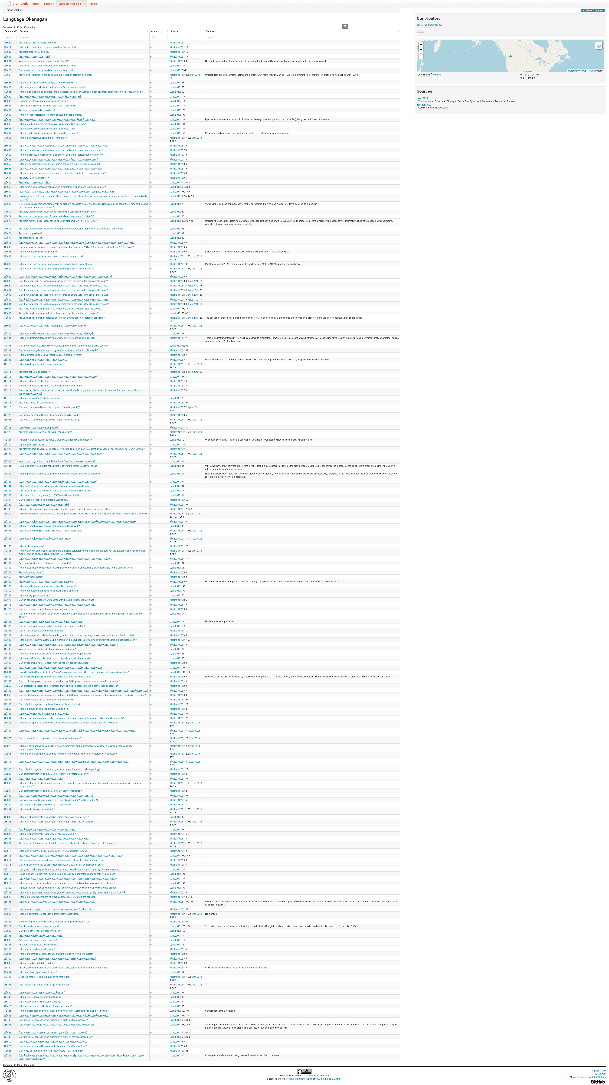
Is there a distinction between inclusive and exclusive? (46, 82)
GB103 (7, 333)
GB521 (7, 1050)
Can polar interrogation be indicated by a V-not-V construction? (50, 790)
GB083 (7, 263)
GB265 (7, 722)
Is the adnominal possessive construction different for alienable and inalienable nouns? (62, 186)
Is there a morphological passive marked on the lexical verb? (49, 525)
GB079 (7, 242)
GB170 (7, 599)
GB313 (7, 855)
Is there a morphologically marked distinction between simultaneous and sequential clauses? (65, 558)
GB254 (7, 690)
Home (36, 3)
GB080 (7, 246)
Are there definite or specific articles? (37, 42)
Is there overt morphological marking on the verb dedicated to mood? (53, 850)
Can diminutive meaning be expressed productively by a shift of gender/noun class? (61, 864)
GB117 (7, 397)
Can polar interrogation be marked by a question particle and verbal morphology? (60, 769)
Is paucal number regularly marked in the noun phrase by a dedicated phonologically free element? (68, 887)
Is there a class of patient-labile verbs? (38, 972)
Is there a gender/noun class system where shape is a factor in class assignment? (60, 163)
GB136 (7, 495)
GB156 (7, 567)
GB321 (7, 892)
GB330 (7, 939)
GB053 (7, 168)
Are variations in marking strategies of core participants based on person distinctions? (62, 317)
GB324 (7, 909)
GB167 (7, 595)
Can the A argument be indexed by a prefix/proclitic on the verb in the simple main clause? (64, 294)
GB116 (7, 390)
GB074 (7, 233)
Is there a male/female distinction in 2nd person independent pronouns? (55, 653)
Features (49, 3)
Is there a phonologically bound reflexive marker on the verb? (49, 380)
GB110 (7, 364)
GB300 (7, 804)
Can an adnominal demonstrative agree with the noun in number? (52, 625)
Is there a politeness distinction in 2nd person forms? (45, 1006)
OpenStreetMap (586, 70)
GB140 (7, 513)
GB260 (7, 704)
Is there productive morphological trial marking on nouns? (48, 586)
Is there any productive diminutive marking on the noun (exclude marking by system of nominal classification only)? (76, 635)
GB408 (7, 992)
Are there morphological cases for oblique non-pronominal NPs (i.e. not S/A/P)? (58, 220)
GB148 (7, 530)
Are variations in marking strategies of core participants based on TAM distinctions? (60, 308)
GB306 (7, 838)
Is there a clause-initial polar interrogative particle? (44, 708)
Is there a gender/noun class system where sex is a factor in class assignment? (58, 159)
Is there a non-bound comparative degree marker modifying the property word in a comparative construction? (74, 761)
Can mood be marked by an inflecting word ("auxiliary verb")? (49, 407)
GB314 (7, 860)
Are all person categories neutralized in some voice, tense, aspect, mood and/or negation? (64, 967)
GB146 (7, 521)
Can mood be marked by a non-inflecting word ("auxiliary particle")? (53, 1041)
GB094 (7, 303)
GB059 (7, 186)
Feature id (10, 31)
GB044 (7, 133)
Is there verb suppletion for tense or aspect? (41, 364)
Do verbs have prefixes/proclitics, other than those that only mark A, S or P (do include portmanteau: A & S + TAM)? (77, 242)
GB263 (7, 713)
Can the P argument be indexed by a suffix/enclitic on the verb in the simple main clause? (63, 299)
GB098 (7, 317)
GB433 (7, 1036)
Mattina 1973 (176, 42)
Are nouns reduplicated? (31, 576)
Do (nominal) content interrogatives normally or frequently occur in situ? (55, 921)
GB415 (7, 1006)
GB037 (7, 105)
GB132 (7, 473)
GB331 (7, 944)
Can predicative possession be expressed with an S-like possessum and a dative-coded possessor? (69, 685)
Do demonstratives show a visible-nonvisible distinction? (47, 105)
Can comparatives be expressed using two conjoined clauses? (50, 738)
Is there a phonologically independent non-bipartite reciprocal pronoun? (55, 838)
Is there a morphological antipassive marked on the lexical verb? (51, 530)
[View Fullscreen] (421, 56)
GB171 (7, 604)
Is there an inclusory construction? (36, 809)
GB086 (7, 276)
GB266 (7, 730)
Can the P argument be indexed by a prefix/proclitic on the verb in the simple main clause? (64, 303)
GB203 (7, 667)
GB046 (7, 137)
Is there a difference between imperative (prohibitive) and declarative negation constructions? (65, 508)
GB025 (7, 65)
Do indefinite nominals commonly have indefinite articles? (47, 47)
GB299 (7, 799)
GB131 (7, 465)
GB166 (7, 590)
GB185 (7, 625)
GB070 (7, 211)
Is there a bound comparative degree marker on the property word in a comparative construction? (68, 753)
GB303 (7, 821)
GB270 (7, 738)
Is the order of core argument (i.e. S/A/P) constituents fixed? (49, 495)
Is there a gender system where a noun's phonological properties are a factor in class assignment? (68, 644)
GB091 (7, 290)
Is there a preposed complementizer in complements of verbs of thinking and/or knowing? (64, 1010)
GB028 (7, 82)
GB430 (7, 1019)
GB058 (7, 182)
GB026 (7, 70)
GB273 (7, 745)
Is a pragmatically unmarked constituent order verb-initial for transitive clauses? (58, 465)
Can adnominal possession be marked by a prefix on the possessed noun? (56, 1024)
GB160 (7, 581)
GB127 (7, 448)
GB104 (7, 337)
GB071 (7, 216)
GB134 (7, 485)
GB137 (7, 499)
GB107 (7, 350)
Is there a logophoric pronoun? (34, 595)
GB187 (7, 635)
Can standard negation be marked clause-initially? (44, 504)
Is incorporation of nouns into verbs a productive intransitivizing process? (55, 439)
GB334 (7, 953)
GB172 (7, 609)
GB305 (7, 833)
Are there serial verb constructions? (37, 402)
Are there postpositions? (31, 237)
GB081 (7, 251)
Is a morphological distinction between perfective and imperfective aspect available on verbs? (65, 276)
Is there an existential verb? (33, 444)
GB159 (7, 576)
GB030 (7, 87)
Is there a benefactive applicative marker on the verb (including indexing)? (56, 333)
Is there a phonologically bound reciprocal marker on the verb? (50, 385)
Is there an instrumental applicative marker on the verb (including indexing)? (57, 337)
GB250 (7, 676)
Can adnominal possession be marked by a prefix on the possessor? (53, 1019)
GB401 (7, 972)
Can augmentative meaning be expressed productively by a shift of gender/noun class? (62, 860)
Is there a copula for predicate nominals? (39, 397)
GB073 (7, 228)
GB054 (7, 173)
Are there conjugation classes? (34, 371)
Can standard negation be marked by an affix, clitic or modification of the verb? (58, 350)
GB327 (7, 926)
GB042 (7, 123)
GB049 (7, 154)
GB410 (7, 1001)
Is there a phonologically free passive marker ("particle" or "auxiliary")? (54, 816)
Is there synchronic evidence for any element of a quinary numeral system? (56, 953)
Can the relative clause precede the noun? (40, 930)
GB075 (7, 237)
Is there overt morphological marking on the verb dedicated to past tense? (56, 263)
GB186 (7, 630)
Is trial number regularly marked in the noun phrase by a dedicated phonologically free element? (67, 883)
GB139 (7, 508)
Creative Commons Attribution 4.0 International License (314, 1078)
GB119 (7, 407)
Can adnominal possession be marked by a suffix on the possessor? (53, 1032)
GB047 (7, 145)
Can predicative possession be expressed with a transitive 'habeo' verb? (55, 676)
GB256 (7, 694)
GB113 (7, 376)
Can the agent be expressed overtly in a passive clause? (47, 829)
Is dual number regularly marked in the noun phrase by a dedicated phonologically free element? (67, 873)
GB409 (7, 996)
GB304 (7, 829)
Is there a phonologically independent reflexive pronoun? (47, 833)
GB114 (7, 380)
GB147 (7, 525)
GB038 (7, 110)
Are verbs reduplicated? (31, 572)
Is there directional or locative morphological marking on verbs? (50, 354)
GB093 (7, 299)
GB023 (7, 56)
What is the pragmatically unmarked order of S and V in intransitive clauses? (57, 461)
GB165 (7, 586)
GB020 (7, 42)
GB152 (7, 558)
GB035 (7, 96)
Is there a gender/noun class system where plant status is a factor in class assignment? (62, 173)
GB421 (7, 1010)
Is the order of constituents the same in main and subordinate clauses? (54, 485)
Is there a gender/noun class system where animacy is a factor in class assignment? (61, 168)
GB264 (7, 717)
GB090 (7, 285)
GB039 (7, 114)
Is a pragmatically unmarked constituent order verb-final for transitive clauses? (58, 481)
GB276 (7, 761)
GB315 (7, 864)
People (93, 3)
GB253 (7, 685)
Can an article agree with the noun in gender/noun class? (47, 609)
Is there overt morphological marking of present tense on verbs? (51, 256)
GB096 (7, 313)
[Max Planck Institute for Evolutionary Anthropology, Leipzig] (9, 1075)
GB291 (7, 778)
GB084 (7, 268)
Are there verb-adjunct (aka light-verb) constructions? (45, 431)
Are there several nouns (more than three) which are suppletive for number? (57, 119)
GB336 (7, 962)
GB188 (7, 639)
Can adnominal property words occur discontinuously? (46, 70)
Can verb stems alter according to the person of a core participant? (52, 325)
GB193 (7, 648)
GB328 (7, 930)
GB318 (7, 878)
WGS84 (437, 74)
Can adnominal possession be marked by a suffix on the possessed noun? (56, 1036)
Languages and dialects (72, 3)
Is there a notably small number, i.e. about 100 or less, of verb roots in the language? (61, 453)
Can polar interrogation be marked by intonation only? (46, 699)
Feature (24, 31)
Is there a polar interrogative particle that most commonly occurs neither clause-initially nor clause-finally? (71, 717)
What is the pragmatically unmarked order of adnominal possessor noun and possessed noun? (66, 191)
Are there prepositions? (30, 233)
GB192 (7, 644)
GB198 (7, 662)
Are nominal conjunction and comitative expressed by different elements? (55, 74)
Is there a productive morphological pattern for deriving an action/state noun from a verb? (63, 145)
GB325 (7, 913)
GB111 (7, 371)
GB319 (7, 883)
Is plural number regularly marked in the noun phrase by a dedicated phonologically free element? (68, 878)
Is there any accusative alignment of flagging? (42, 992)
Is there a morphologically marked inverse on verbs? (45, 538)
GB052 (7, 163)
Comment (211, 31)
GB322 (7, 896)
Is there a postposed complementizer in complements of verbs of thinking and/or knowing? (64, 1015)
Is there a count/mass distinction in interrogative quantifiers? (49, 913)
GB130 (7, 461)
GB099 (7, 325)
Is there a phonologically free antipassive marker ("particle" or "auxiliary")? (56, 821)
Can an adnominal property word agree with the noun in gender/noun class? (57, 599)
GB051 (7, 159)
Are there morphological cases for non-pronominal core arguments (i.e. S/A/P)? (58, 211)
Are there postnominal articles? (34, 56)
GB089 (7, 280)
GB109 (7, 359)
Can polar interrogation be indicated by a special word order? (49, 704)
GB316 (7, 869)
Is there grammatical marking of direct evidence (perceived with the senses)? (57, 896)
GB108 (7, 354)
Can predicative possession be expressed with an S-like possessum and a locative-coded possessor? (70, 681)
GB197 (7, 658)
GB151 (7, 550)
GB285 (7, 769)
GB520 (7, 1046)
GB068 (7, 196)
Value (154, 31)
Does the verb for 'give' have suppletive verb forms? (45, 804)
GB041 (7, 119)
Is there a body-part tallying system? (37, 962)
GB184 (7, 621)
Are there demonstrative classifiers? (37, 110)
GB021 (7, 47)
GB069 (7, 203)
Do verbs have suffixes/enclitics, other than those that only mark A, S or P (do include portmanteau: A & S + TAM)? (76, 246)
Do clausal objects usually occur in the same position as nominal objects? (55, 490)
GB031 (7, 91)
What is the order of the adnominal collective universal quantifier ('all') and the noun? (61, 667)
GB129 (7, 453)
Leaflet (573, 70)
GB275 (7, 753)
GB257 (7, 699)
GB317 (7, 873)
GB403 (7, 984)
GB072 (7, 220)
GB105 (7, 345)
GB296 (7, 782)
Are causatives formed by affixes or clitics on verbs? (45, 563)
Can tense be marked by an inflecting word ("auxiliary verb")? (49, 419)
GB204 (7, 671)
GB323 (7, 901)
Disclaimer (600, 1073)
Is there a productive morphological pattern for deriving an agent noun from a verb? (61, 150)
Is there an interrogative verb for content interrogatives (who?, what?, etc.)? (57, 909)
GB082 (7, 256)
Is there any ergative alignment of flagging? (40, 996)
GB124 (7, 439)
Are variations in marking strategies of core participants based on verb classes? (58, 313)
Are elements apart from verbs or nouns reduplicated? (46, 581)
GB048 (7, 150)
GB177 (7, 613)
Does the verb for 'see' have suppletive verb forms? (45, 976)
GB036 (7, 100)
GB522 (7, 1055)
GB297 (7, 790)
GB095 (7, 308)
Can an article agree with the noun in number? (42, 630)
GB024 (7, 60)
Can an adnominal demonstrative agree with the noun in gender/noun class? (57, 604)
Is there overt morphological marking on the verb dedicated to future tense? (57, 268)
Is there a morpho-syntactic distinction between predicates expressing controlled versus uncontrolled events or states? (78, 521)
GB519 (7, 1041)
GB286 (7, 773)
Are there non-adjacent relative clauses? (39, 944)
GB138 (7, 504)
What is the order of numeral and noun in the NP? (44, 60)
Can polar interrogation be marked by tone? (41, 778)
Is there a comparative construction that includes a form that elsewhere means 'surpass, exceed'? (68, 722)
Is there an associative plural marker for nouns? (43, 137)
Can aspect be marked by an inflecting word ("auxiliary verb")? (50, 414)
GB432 (7, 1032)
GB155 (7, 563)
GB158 (7, 572)
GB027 (7, 74)
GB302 (7, 816)
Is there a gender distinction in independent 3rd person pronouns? (52, 87)
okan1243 (599, 10)
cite (420, 30)
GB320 (7, 887)
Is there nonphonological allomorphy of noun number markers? (50, 114)
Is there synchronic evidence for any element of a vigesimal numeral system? (57, 958)
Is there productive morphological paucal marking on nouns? (49, 590)
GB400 (7, 967)
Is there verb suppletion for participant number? (43, 359)
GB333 (7, 949)
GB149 (7, 538)
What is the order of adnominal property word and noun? (47, 648)
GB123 (7, 431)
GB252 (7, 681)
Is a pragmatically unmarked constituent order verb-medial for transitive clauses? (59, 473)
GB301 (7, 809)
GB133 (7, 481)
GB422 (7, 1015)
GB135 (7, 490)
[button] (510, 56)
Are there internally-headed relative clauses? (41, 935)
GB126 (7, 444)
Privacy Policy (599, 1070)
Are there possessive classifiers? (35, 182)
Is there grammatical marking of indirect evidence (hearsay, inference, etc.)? (57, 901)
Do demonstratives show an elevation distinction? (43, 100)
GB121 (7, 419)
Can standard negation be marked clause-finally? (43, 499)
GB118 (7, 402)
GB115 (7, 385)
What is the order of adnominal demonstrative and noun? (47, 65)
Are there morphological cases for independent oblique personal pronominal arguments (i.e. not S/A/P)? (71, 228)
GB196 (7, 653)
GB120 (7, 414)
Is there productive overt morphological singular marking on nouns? (53, 123)
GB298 (7, 795)
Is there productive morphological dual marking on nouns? (48, 128)
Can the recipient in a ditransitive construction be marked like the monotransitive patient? (63, 345)
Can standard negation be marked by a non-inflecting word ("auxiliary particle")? (59, 799)
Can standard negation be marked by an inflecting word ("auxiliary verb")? (56, 795)
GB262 (7, 708)
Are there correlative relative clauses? (38, 939)
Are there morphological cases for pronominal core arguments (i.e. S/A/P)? (56, 216)
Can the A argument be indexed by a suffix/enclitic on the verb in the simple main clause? (63, 290)
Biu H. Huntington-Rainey (429, 24)
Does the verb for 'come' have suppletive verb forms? (45, 984)
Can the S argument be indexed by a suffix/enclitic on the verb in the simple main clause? (63, 280)
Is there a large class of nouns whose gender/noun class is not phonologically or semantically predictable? (72, 892)
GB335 (7, 958)
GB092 (7, 294)
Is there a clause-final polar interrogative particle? (44, 713)
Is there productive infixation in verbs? (38, 251)
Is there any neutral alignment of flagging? (40, 1001)
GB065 (7, 191)
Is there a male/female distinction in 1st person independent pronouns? (54, 658)
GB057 (7, 177)
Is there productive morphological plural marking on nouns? (49, 133)
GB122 (7, 427)
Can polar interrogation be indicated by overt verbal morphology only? (54, 773)
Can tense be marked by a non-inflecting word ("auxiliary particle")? (52, 1050)
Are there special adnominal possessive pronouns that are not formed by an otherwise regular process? (71, 855)
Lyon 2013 (175, 65)
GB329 (7, 935)
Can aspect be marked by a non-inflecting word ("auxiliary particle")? (53, 1046)
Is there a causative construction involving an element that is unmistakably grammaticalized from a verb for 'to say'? (77, 567)
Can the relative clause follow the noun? (39, 926)
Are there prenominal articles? (34, 51)
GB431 (7, 1024)
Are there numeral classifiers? (34, 177)
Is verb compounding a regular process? (39, 427)
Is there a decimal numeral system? (37, 949)
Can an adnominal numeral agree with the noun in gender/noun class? (54, 662)
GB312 (7, 850)
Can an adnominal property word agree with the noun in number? (52, 621)
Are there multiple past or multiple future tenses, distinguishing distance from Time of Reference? (67, 843)
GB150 (7, 546)
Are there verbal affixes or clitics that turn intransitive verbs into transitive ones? (58, 376)
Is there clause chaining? (31, 546)
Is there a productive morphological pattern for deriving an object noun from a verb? (61, 154)
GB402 (7, 976)
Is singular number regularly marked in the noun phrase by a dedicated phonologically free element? (69, 869)
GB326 (7, 921)
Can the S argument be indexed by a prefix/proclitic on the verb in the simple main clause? (64, 285)
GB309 (7, 843)
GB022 (7, 51)
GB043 (7, 128)
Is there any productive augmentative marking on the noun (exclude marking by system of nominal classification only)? (78, 639)
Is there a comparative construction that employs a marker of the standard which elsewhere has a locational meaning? (78, 730)
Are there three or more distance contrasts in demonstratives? (50, 96)
